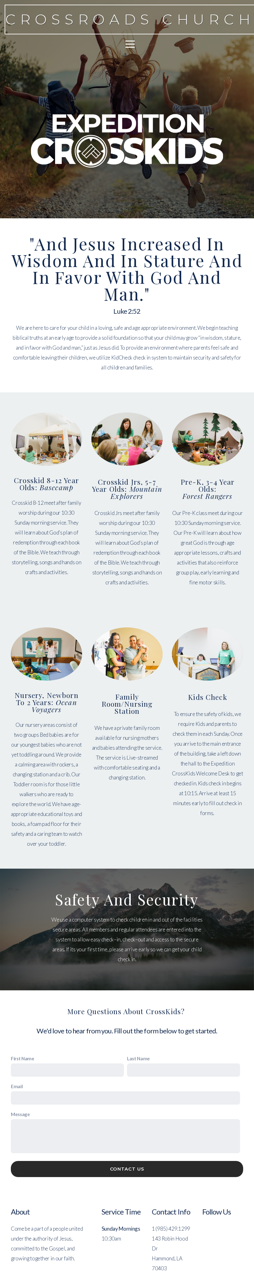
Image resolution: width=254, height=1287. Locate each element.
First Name (22, 1058)
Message (20, 1114)
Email (17, 1086)
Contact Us (127, 1169)
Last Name (138, 1058)
